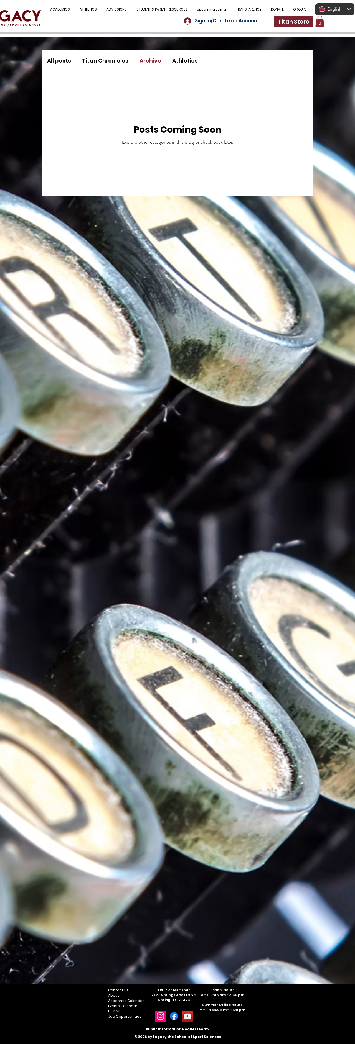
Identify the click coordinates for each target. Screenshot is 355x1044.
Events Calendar (122, 1006)
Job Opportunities (124, 1016)
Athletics (185, 61)
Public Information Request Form (177, 1029)
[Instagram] (160, 1016)
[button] (161, 9)
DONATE (114, 1011)
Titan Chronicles (105, 61)
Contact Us (118, 990)
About (113, 995)
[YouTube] (187, 1016)
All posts (59, 61)
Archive (150, 61)
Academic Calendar (126, 1000)
